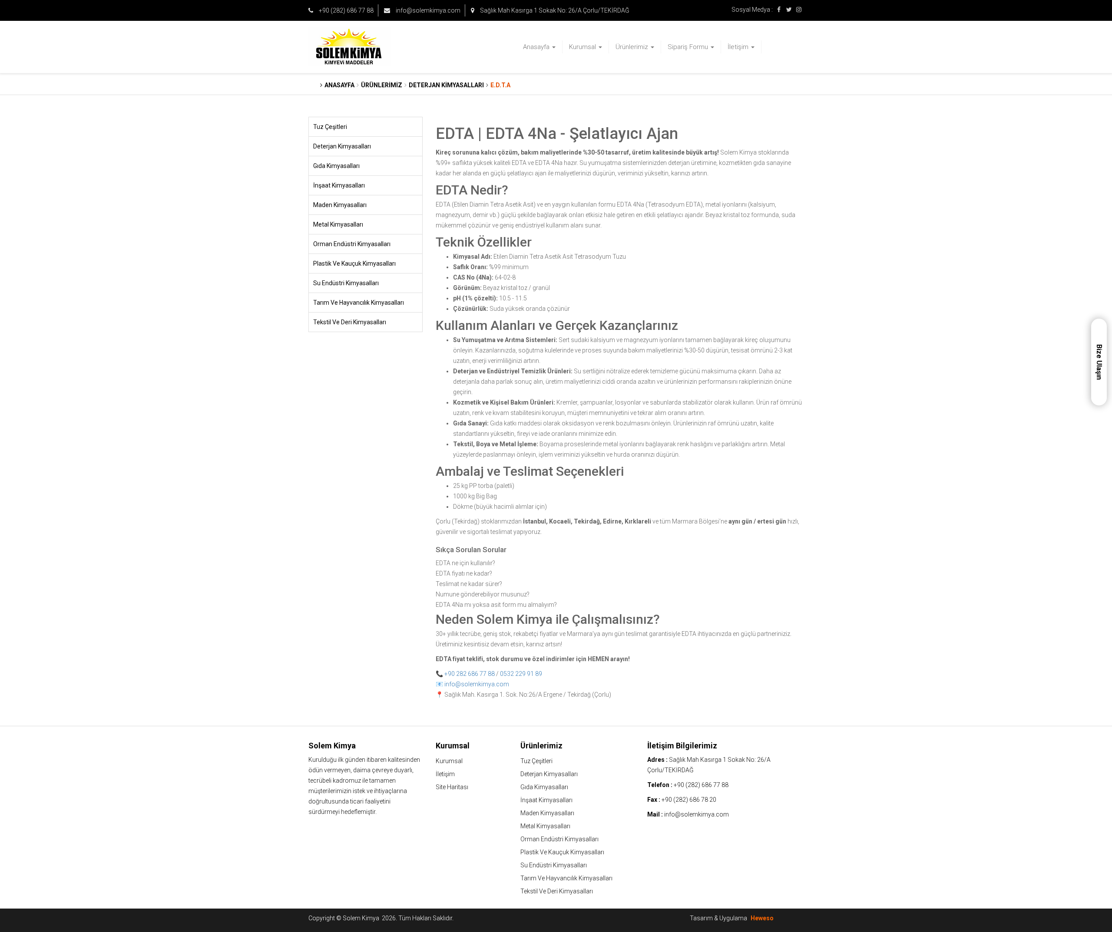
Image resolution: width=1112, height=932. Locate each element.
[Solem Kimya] (365, 46)
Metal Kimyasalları (338, 224)
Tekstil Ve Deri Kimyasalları (349, 322)
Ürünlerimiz (633, 47)
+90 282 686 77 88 (469, 673)
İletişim (739, 47)
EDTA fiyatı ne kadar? (464, 573)
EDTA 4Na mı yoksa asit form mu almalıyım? (496, 604)
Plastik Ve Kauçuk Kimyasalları (354, 263)
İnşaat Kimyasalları (339, 185)
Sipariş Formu (689, 47)
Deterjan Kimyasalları (342, 146)
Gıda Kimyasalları (336, 165)
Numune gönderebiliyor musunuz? (483, 594)
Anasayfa (537, 47)
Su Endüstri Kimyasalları (346, 283)
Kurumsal (583, 47)
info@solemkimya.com (427, 10)
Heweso (762, 918)
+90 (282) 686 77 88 (346, 10)
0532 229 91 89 (521, 673)
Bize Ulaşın (1099, 362)
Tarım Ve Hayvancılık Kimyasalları (358, 302)
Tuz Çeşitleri (330, 126)
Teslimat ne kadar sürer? (469, 583)
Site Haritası (452, 787)
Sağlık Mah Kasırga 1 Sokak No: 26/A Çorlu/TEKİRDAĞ (554, 10)
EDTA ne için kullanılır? (465, 563)
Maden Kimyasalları (340, 204)
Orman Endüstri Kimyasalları (352, 243)
